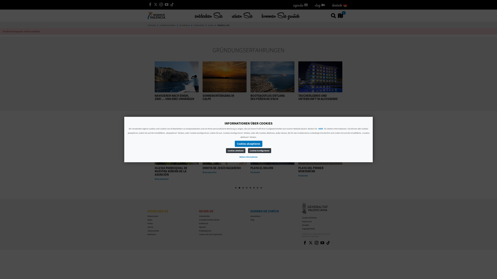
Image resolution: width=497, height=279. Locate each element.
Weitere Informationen (248, 157)
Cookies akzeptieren (248, 143)
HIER (320, 128)
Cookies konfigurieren (259, 150)
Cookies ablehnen (236, 150)
